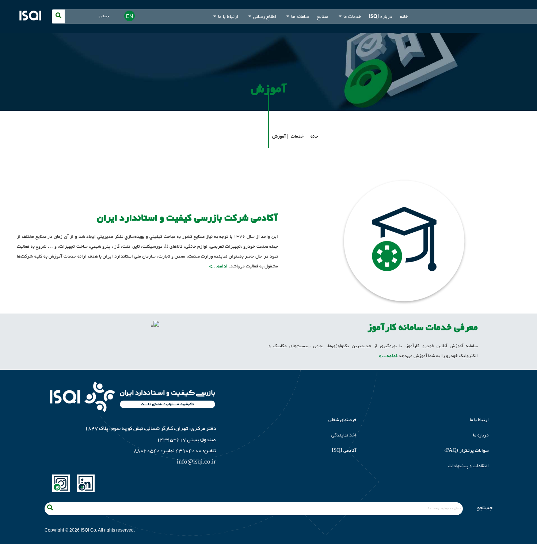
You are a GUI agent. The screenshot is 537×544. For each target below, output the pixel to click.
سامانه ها (300, 16)
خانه (404, 16)
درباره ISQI (380, 16)
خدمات (297, 136)
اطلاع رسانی (264, 16)
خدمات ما (352, 16)
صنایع (322, 16)
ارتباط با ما (228, 16)
